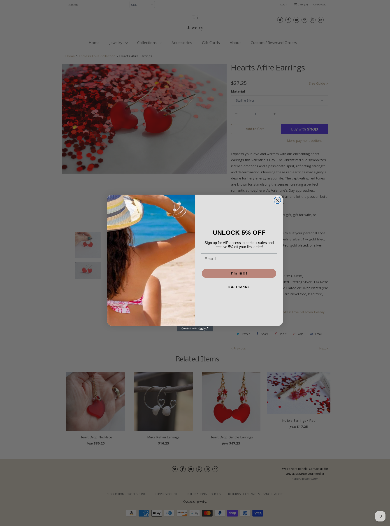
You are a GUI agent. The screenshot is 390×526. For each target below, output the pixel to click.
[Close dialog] (277, 200)
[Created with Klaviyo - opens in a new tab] (195, 328)
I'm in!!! (239, 273)
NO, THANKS (239, 287)
